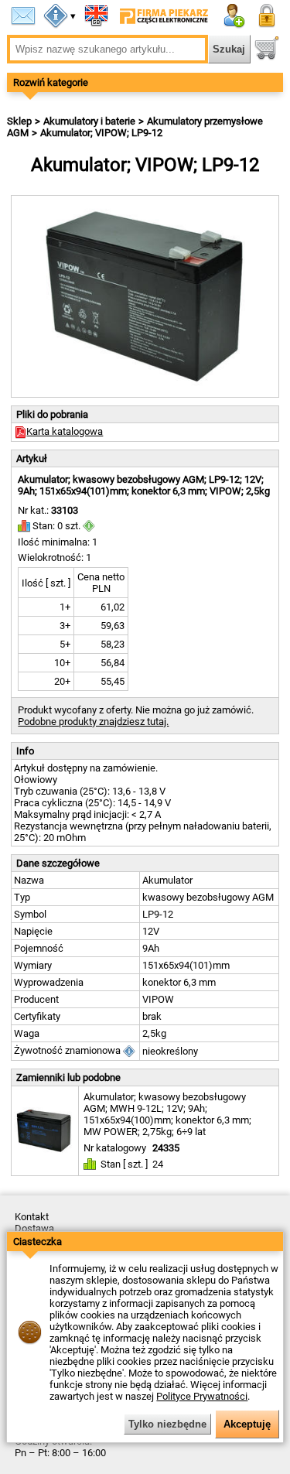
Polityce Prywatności (201, 1396)
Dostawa (34, 1228)
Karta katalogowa (64, 431)
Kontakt (32, 1217)
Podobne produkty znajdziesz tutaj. (93, 721)
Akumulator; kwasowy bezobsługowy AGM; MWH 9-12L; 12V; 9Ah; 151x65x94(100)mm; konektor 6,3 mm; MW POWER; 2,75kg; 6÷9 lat (167, 1114)
